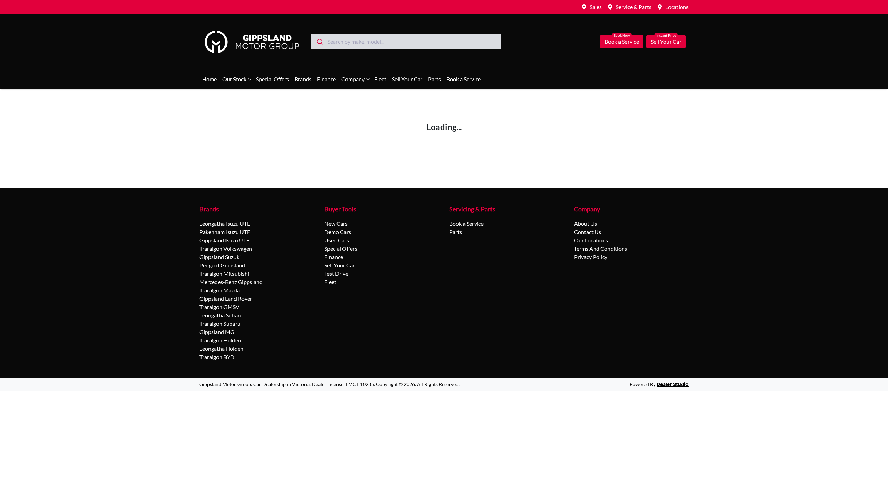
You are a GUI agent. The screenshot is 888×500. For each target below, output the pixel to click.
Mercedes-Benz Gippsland (231, 281)
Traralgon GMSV (219, 306)
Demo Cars (337, 231)
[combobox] (406, 41)
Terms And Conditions (600, 248)
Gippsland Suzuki (220, 256)
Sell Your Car (666, 41)
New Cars (336, 223)
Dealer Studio (673, 384)
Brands (302, 79)
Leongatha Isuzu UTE (224, 223)
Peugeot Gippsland (222, 265)
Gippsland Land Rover (225, 298)
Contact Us (587, 231)
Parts (434, 79)
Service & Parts (633, 6)
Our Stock (234, 79)
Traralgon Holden (220, 340)
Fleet (380, 79)
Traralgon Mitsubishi (224, 273)
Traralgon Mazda (219, 290)
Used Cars (336, 240)
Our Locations (591, 240)
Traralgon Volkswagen (225, 248)
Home (209, 79)
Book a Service (622, 41)
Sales (596, 6)
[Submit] (319, 41)
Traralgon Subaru (219, 323)
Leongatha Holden (221, 348)
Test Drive (336, 273)
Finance (326, 79)
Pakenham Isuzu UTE (224, 231)
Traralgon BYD (216, 356)
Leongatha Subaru (221, 315)
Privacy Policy (590, 256)
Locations (677, 6)
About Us (585, 223)
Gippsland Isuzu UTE (224, 240)
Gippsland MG (216, 331)
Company (353, 79)
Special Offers (272, 79)
